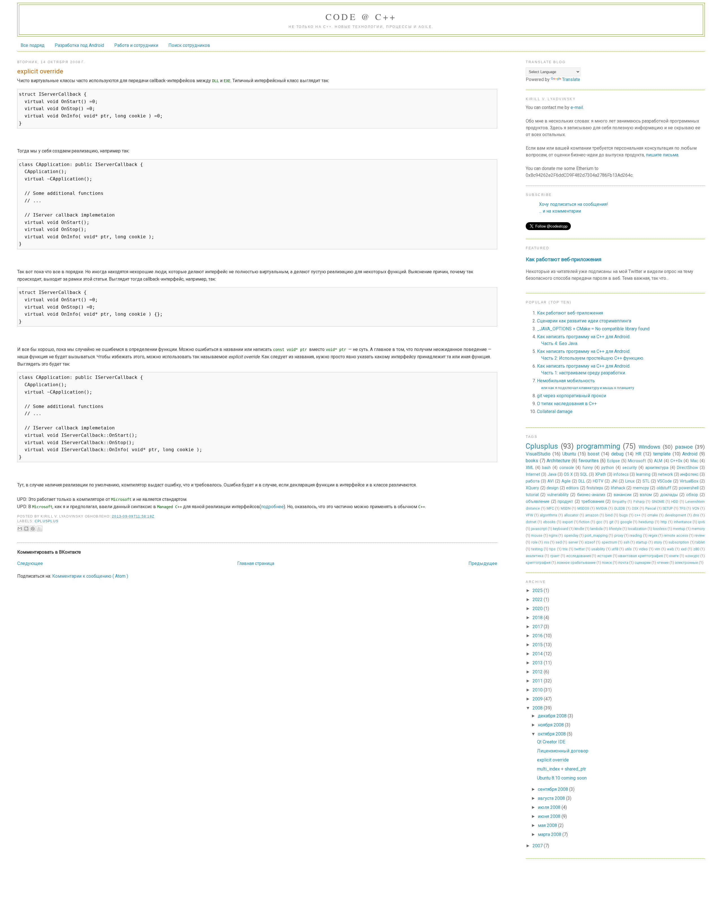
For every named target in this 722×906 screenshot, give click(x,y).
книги (674, 556)
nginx (553, 535)
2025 (538, 590)
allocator (571, 515)
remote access (676, 535)
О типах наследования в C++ (567, 403)
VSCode (664, 481)
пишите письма (662, 155)
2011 (538, 681)
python (607, 467)
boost (593, 454)
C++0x (676, 461)
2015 (538, 644)
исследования (578, 556)
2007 (538, 845)
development (675, 515)
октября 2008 (552, 734)
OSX (635, 508)
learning (643, 474)
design (552, 488)
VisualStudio (538, 454)
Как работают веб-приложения (563, 259)
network (665, 474)
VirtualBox (689, 481)
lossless (660, 529)
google (626, 522)
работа (533, 481)
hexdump (646, 522)
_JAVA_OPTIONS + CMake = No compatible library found (593, 328)
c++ (637, 515)
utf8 (615, 549)
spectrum (609, 542)
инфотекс (689, 474)
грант (555, 556)
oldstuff (664, 488)
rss (546, 542)
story (658, 542)
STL (646, 481)
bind (609, 515)
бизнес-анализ (591, 494)
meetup (679, 529)
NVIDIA (601, 508)
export (567, 522)
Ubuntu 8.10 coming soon (562, 778)
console (566, 467)
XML (530, 467)
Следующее (30, 563)
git (611, 522)
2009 (538, 699)
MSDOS (583, 508)
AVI (550, 481)
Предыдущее (482, 563)
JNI (614, 481)
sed (559, 542)
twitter (579, 549)
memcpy (641, 488)
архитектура (656, 467)
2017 (538, 626)
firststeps (594, 488)
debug (617, 454)
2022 (538, 599)
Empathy (619, 501)
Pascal (650, 508)
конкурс (692, 556)
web (670, 549)
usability (598, 549)
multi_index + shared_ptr (561, 769)
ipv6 (701, 522)
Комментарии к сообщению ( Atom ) (90, 576)
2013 (538, 662)
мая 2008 (548, 825)
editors (572, 488)
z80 (696, 549)
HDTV (598, 481)
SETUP (667, 508)
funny (587, 467)
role (534, 542)
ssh (626, 542)
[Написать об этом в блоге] (26, 528)
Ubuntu (569, 454)
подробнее (272, 506)
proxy (618, 535)
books (532, 460)
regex (652, 535)
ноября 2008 (551, 725)
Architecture (558, 460)
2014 (538, 653)
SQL (583, 474)
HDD (674, 501)
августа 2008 (552, 798)
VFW (529, 515)
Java (552, 474)
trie (565, 549)
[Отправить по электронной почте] (20, 528)
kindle (579, 529)
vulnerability (558, 494)
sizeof (590, 542)
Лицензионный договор (562, 751)
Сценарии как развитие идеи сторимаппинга (584, 321)
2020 (538, 608)
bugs (623, 515)
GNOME (658, 501)
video (643, 549)
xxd (683, 549)
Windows (649, 447)
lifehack (618, 488)
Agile (566, 481)
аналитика (534, 556)
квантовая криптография (640, 556)
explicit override (553, 760)
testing (537, 549)
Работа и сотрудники (136, 45)
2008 (538, 708)
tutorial (532, 494)
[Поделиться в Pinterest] (33, 528)
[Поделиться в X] (39, 528)
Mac (694, 461)
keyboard (560, 529)
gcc (599, 522)
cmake (652, 515)
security (629, 467)
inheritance (683, 522)
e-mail (577, 107)
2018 (538, 617)
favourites (589, 460)
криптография (538, 562)
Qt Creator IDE (551, 742)
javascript (539, 529)
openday (571, 535)
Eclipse (613, 461)
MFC (550, 508)
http (664, 522)
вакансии (622, 494)
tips (552, 549)
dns (696, 515)
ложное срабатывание (576, 562)
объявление (537, 501)
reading (635, 535)
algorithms (548, 515)
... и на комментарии (560, 211)
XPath (600, 474)
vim (657, 549)
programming (598, 446)
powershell (689, 488)
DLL (581, 481)
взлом (646, 494)
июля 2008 (550, 807)
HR (638, 454)
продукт (565, 501)
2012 (538, 671)
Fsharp (639, 501)
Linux (630, 481)
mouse (536, 535)
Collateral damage (555, 411)
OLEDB (619, 508)
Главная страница (255, 563)
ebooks (549, 522)
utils (628, 549)
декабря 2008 (553, 716)
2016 (538, 635)
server (573, 542)
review (699, 535)
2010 (538, 690)
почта (623, 562)
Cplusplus (46, 521)
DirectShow (687, 467)
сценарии (643, 562)
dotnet (531, 522)
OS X (568, 474)
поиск (607, 562)
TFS (682, 508)
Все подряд (33, 45)
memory (698, 529)
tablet (700, 542)
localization (637, 529)
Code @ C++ (361, 16)
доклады (669, 494)
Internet (533, 474)
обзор (692, 494)
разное (684, 447)
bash (546, 467)
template (662, 454)
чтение (663, 562)
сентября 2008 (553, 789)
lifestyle (615, 529)
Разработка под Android (79, 45)
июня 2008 (550, 816)
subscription (678, 542)
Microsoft (637, 461)
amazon (591, 515)
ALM (658, 461)
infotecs (621, 474)
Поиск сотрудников (189, 45)
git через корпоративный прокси (571, 395)
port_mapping (596, 535)
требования (592, 501)
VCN (695, 508)
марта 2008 (550, 834)
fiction (584, 522)
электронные (686, 562)
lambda (596, 529)
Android (689, 454)
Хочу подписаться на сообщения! (573, 204)
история (604, 556)
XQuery (532, 488)
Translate (571, 79)
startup (641, 542)
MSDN (566, 508)
